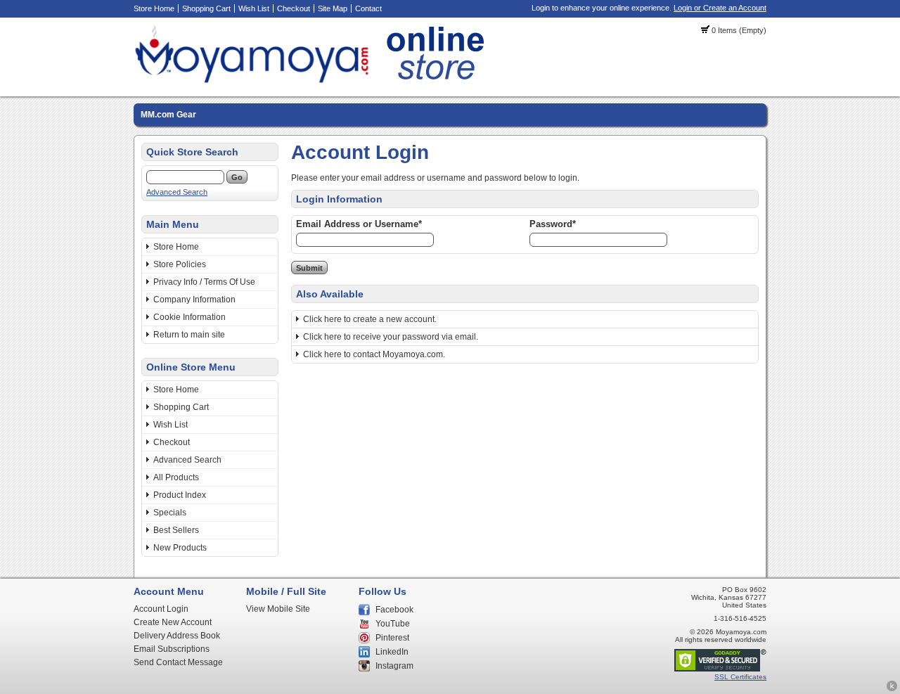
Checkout (293, 8)
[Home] (313, 81)
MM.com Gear (168, 115)
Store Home (154, 8)
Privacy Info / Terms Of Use (204, 282)
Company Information (194, 299)
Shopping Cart (206, 8)
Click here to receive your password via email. (390, 337)
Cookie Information (189, 317)
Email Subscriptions (172, 649)
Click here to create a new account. (370, 319)
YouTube (392, 624)
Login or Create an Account (720, 8)
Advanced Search (176, 192)
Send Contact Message (178, 662)
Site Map (332, 8)
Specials (169, 513)
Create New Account (173, 622)
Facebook (394, 610)
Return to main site (189, 335)
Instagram (394, 666)
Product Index (179, 495)
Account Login (161, 609)
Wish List (253, 8)
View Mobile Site (278, 609)
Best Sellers (176, 530)
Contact (368, 8)
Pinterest (392, 638)
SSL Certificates (740, 677)
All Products (176, 477)
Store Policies (179, 264)
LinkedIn (392, 652)
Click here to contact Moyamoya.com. (374, 354)
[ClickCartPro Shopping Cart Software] (892, 689)
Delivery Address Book (177, 636)
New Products (180, 548)
